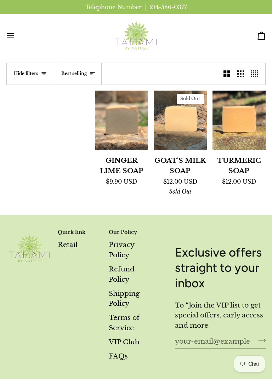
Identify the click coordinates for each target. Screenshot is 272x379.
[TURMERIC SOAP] (239, 120)
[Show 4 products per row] (256, 74)
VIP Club (124, 342)
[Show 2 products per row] (227, 74)
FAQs (118, 356)
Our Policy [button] (123, 232)
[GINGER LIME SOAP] (121, 120)
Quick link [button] (71, 232)
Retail (68, 244)
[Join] (260, 340)
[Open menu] (17, 35)
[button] (29, 230)
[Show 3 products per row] (241, 74)
